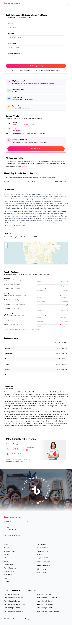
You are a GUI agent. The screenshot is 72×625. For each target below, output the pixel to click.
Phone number (12, 43)
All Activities (41, 544)
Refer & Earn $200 (43, 561)
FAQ (5, 558)
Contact (6, 561)
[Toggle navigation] (67, 4)
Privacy (27, 619)
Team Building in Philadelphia (13, 611)
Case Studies (8, 574)
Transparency (8, 564)
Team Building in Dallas (44, 594)
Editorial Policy (9, 571)
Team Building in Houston (45, 608)
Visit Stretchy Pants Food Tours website (23, 124)
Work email (11, 33)
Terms (21, 619)
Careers (6, 581)
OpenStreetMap (55, 263)
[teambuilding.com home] (14, 3)
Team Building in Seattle (45, 604)
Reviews (6, 554)
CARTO (66, 263)
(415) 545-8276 (16, 130)
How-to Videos (42, 572)
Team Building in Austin (11, 594)
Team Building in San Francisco (47, 597)
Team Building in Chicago (12, 608)
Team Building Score (10, 568)
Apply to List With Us (44, 558)
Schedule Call (14, 449)
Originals (40, 554)
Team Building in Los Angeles (13, 597)
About (6, 544)
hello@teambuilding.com (18, 454)
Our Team (7, 548)
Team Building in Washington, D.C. (48, 611)
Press (5, 578)
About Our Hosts (9, 551)
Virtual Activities (42, 551)
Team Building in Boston (12, 601)
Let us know (25, 166)
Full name (10, 23)
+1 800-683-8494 (30, 449)
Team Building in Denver (45, 601)
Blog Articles (41, 569)
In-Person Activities (43, 548)
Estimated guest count (14, 53)
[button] (6, 244)
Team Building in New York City (14, 604)
